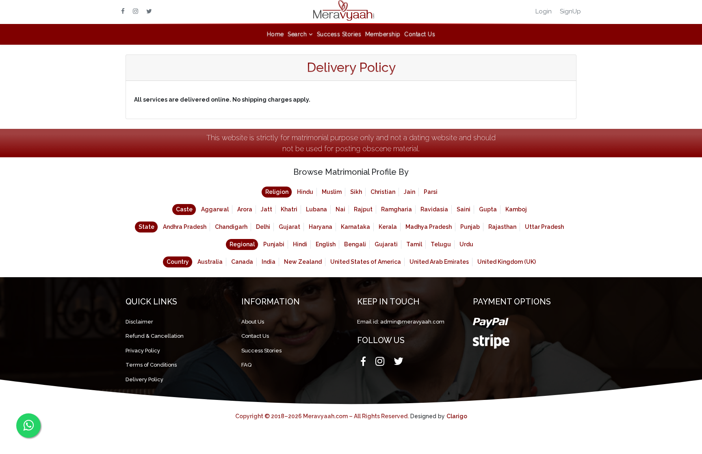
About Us (252, 322)
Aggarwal (215, 209)
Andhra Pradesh (184, 227)
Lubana (316, 209)
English (326, 244)
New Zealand (303, 261)
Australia (210, 261)
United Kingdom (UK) (506, 261)
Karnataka (355, 227)
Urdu (466, 244)
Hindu (305, 192)
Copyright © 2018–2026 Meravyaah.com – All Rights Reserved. (322, 416)
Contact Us (419, 34)
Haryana (320, 227)
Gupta (488, 209)
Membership (383, 34)
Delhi (263, 227)
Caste (184, 209)
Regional (242, 244)
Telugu (441, 244)
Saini (463, 209)
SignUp (570, 11)
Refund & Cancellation (155, 336)
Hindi (300, 244)
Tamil (414, 244)
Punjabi (273, 244)
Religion (276, 192)
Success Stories (339, 34)
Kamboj (516, 209)
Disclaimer (139, 322)
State (146, 227)
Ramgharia (396, 209)
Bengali (355, 244)
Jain (409, 192)
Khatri (289, 209)
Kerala (388, 227)
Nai (340, 209)
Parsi (431, 192)
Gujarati (386, 244)
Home (275, 34)
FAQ (246, 365)
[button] (300, 34)
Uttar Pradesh (544, 227)
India (268, 261)
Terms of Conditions (151, 365)
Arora (244, 209)
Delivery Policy (144, 379)
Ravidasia (434, 209)
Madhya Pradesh (428, 227)
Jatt (266, 209)
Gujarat (289, 227)
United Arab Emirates (439, 261)
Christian (382, 192)
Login (543, 11)
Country (178, 261)
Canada (242, 261)
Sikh (356, 192)
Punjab (470, 227)
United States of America (365, 261)
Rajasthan (502, 227)
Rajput (363, 209)
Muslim (332, 192)
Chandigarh (231, 227)
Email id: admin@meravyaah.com (400, 322)
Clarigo (456, 416)
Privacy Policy (143, 351)
